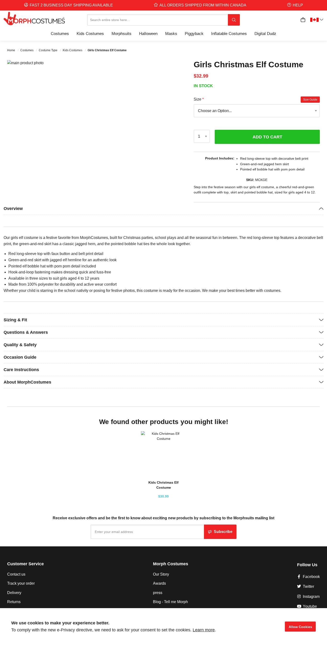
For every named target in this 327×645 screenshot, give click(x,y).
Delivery (14, 593)
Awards (159, 583)
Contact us (16, 574)
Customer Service (25, 564)
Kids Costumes (73, 50)
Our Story (161, 574)
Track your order (21, 583)
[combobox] (157, 20)
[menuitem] (60, 33)
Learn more (204, 630)
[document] (163, 627)
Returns (14, 602)
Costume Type (48, 50)
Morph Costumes (170, 564)
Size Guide (310, 99)
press (157, 593)
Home (11, 50)
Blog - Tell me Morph (170, 602)
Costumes (27, 50)
